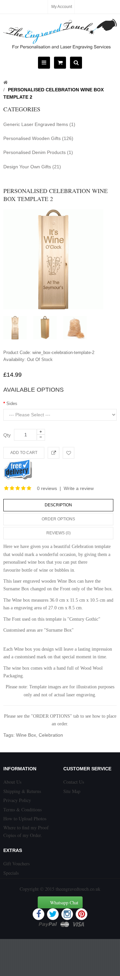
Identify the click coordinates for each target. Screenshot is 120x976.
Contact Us (73, 782)
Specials (11, 873)
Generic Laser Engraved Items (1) (39, 124)
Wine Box (26, 735)
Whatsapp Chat (64, 902)
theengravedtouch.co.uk (78, 889)
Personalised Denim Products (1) (38, 152)
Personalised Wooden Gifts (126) (38, 138)
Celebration (51, 735)
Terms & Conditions (22, 809)
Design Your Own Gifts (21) (32, 166)
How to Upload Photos (24, 818)
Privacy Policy (17, 800)
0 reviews (47, 488)
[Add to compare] (53, 453)
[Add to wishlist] (68, 453)
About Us (12, 782)
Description (58, 505)
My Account (61, 6)
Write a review (79, 488)
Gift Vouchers (16, 863)
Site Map (71, 791)
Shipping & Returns (22, 791)
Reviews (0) (58, 533)
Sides (11, 403)
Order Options (58, 519)
